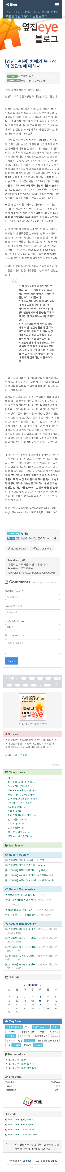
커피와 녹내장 (27, 1031)
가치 (8, 1044)
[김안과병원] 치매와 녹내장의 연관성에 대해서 (30, 63)
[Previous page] (6, 678)
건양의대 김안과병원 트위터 (19, 1063)
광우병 (55, 1027)
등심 (27, 1027)
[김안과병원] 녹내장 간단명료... (21, 937)
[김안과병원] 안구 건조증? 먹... (21, 865)
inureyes (32, 1164)
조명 (42, 860)
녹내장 (32, 538)
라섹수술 (29, 1040)
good (43, 865)
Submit (12, 661)
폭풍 (42, 1031)
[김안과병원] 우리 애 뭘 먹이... (20, 860)
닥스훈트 (10, 1035)
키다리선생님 (48, 880)
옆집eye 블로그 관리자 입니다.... (21, 909)
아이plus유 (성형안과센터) (22, 802)
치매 (53, 538)
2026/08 (33, 985)
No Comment (43, 548)
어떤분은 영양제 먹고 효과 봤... (21, 894)
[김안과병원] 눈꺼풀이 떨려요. (20, 875)
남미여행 (27, 1044)
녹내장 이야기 (16, 811)
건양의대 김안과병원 (15, 1059)
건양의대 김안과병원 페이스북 (20, 1067)
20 (40, 1004)
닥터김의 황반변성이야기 (22, 815)
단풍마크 (54, 1031)
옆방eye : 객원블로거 (20, 835)
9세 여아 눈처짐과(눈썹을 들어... (21, 914)
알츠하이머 (44, 538)
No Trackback (18, 548)
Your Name (14, 590)
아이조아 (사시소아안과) (21, 782)
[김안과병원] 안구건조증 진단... (21, 870)
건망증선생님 (46, 875)
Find (57, 764)
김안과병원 (21, 538)
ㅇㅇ (7, 904)
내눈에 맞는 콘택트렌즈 (48, 1040)
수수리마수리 (16, 823)
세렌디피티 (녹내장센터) (33, 80)
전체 (9, 777)
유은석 (44, 870)
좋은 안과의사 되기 (18, 831)
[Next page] (57, 684)
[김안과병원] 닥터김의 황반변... (21, 929)
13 (40, 1000)
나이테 (55, 1035)
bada (39, 1164)
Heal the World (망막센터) (22, 790)
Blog (13, 4)
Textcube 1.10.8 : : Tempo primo (39, 1160)
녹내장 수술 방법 (41, 1027)
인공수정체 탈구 (13, 1027)
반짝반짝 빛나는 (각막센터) (23, 798)
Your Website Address (14, 621)
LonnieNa (54, 1164)
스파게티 (10, 1040)
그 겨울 (16, 1044)
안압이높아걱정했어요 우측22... (21, 899)
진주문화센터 (16, 827)
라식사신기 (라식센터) (20, 786)
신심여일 (38, 1044)
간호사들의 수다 (17, 819)
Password (13, 605)
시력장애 (10, 1031)
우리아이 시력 (41, 1035)
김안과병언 (24, 1035)
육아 (20, 1040)
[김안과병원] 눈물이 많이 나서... (21, 880)
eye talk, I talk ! (16, 806)
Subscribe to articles (20, 1119)
